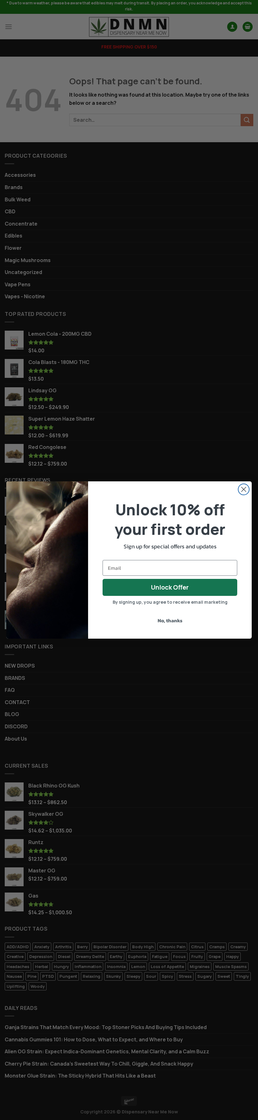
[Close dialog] (243, 489)
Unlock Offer (170, 587)
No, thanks (170, 620)
